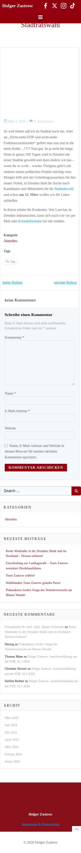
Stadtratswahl (64, 189)
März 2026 (11, 718)
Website (10, 428)
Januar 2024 (12, 761)
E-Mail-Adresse (17, 411)
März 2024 (11, 747)
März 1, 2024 (16, 121)
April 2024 (12, 739)
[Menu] (40, 17)
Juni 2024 (11, 725)
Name (10, 393)
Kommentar (14, 337)
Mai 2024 (11, 732)
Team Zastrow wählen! (20, 575)
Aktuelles (10, 241)
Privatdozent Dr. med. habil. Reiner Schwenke (34, 627)
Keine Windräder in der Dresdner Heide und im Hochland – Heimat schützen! (40, 632)
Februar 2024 (13, 754)
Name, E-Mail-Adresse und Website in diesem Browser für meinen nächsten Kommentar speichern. (34, 451)
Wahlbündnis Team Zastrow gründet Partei (33, 583)
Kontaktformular (30, 221)
